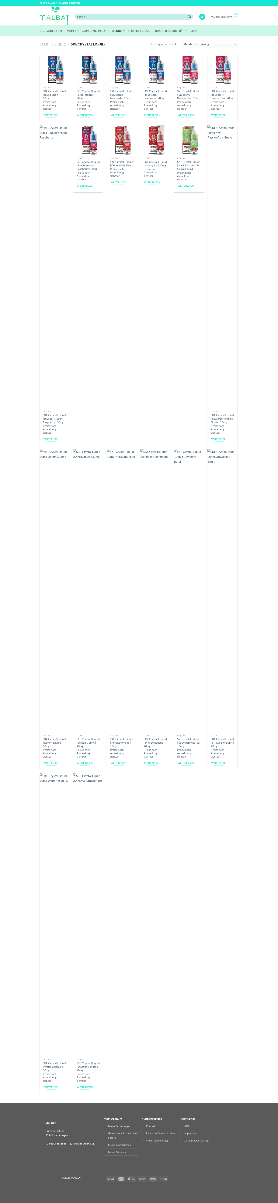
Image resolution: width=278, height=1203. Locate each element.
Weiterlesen (51, 115)
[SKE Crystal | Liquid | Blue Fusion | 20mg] (88, 69)
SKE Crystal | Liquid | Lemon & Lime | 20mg (88, 742)
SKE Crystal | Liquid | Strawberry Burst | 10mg (188, 742)
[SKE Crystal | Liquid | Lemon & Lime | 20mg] (88, 590)
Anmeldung (50, 105)
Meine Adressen (117, 1152)
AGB (186, 1126)
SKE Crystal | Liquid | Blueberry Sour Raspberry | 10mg (54, 418)
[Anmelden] (202, 17)
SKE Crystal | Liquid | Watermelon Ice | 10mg (54, 1066)
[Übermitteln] (189, 17)
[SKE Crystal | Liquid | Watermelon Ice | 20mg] (88, 914)
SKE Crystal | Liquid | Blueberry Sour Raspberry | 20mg (88, 165)
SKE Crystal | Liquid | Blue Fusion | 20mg (88, 94)
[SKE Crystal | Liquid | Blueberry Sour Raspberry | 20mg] (88, 140)
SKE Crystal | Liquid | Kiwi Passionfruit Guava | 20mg (222, 418)
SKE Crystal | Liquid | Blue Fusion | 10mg (54, 94)
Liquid (117, 30)
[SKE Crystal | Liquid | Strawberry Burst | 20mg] (222, 590)
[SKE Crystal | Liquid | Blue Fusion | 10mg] (55, 69)
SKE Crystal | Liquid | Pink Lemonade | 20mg (155, 742)
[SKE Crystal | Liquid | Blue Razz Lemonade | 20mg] (155, 69)
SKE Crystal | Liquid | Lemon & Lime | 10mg (54, 742)
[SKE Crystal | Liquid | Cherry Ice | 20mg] (155, 140)
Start (45, 44)
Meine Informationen (119, 1144)
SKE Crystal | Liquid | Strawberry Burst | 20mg (222, 742)
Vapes (72, 30)
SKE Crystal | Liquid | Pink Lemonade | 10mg (121, 742)
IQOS (193, 30)
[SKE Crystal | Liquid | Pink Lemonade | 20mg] (155, 590)
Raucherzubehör (169, 30)
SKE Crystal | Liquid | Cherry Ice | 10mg (121, 163)
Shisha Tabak (139, 30)
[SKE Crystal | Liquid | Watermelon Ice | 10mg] (55, 914)
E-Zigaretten (51, 30)
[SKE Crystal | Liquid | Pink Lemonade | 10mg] (122, 590)
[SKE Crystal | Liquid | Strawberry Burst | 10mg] (189, 590)
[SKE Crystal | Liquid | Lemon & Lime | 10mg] (55, 590)
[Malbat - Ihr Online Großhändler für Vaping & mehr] (54, 15)
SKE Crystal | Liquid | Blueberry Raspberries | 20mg (222, 94)
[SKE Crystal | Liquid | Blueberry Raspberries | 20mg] (222, 69)
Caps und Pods (94, 30)
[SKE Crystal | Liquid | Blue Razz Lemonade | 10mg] (122, 69)
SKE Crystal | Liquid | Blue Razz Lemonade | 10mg (121, 94)
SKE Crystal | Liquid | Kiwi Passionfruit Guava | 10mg (188, 165)
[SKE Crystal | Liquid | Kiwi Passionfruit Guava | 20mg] (222, 266)
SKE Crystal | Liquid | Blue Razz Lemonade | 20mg (155, 94)
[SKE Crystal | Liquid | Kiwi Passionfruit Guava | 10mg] (189, 140)
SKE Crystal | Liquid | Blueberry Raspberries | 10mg (188, 94)
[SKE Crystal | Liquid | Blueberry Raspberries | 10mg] (189, 69)
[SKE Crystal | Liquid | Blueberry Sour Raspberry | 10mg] (55, 266)
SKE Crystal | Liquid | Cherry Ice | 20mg (155, 163)
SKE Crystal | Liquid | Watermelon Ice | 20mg (88, 1066)
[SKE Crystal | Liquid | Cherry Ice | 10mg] (122, 140)
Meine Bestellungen (119, 1126)
